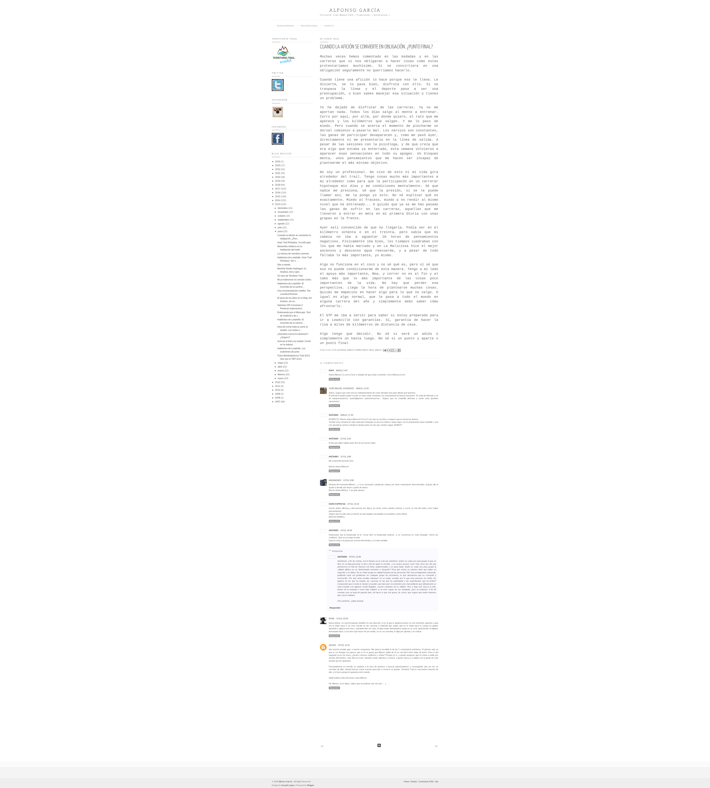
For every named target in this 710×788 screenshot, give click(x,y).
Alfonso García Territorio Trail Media (359, 350)
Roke (331, 618)
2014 (278, 200)
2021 (278, 173)
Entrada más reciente (322, 746)
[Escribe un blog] (392, 350)
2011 (278, 386)
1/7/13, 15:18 (353, 504)
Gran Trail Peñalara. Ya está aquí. (294, 242)
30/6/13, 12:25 (362, 388)
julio (280, 227)
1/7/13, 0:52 (345, 439)
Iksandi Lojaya (287, 785)
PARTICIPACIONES (309, 26)
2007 (278, 401)
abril (280, 366)
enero (281, 378)
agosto (281, 223)
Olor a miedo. (284, 264)
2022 (278, 169)
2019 (278, 181)
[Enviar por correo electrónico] (388, 350)
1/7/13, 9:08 (345, 456)
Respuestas (337, 551)
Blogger (310, 785)
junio (280, 231)
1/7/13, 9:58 (348, 480)
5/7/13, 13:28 (355, 557)
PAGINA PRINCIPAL (285, 26)
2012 (278, 382)
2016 (278, 192)
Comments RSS (426, 781)
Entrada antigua (435, 746)
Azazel (332, 645)
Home (406, 781)
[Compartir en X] (396, 350)
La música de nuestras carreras (293, 253)
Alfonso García (355, 10)
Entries (414, 781)
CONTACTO (329, 26)
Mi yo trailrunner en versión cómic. (294, 279)
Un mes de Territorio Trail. (290, 275)
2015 (278, 196)
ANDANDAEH (335, 480)
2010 (278, 390)
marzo (281, 370)
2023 (278, 165)
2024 (278, 161)
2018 (278, 185)
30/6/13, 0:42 (341, 370)
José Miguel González (341, 388)
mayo (281, 363)
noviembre (283, 212)
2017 (278, 188)
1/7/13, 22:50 (342, 618)
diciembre (283, 208)
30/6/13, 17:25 (346, 415)
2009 (278, 394)
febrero (281, 374)
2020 (278, 177)
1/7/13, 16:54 (346, 530)
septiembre (284, 219)
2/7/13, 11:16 (344, 645)
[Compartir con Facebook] (399, 350)
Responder (334, 379)
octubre (282, 216)
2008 (278, 397)
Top (436, 781)
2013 (278, 204)
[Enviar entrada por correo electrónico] (384, 350)
